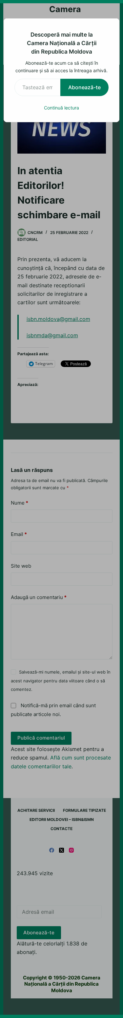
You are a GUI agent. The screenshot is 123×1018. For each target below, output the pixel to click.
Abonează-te (84, 87)
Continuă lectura (61, 107)
